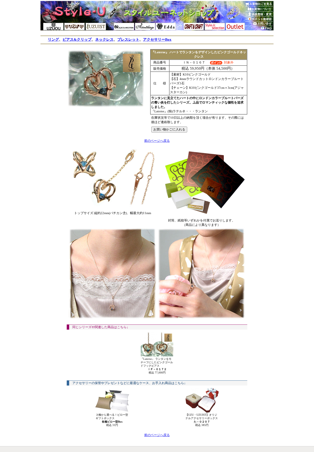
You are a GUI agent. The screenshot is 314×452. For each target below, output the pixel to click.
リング (53, 39)
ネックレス (104, 39)
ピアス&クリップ (77, 39)
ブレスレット (128, 39)
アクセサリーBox (157, 39)
